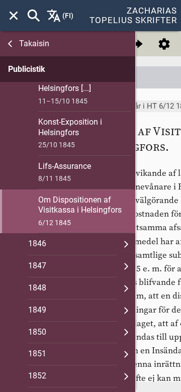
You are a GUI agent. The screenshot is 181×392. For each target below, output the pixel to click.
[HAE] (33, 15)
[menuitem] (13, 15)
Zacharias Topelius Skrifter (133, 15)
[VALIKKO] (13, 15)
